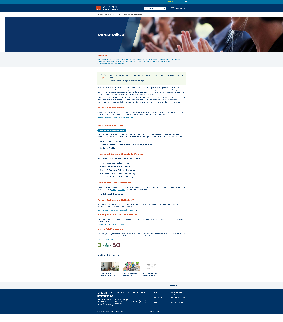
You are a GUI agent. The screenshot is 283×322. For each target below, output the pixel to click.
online (113, 189)
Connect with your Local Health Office (110, 225)
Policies (156, 300)
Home (99, 14)
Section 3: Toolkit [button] (107, 148)
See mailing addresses (104, 305)
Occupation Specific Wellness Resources (108, 59)
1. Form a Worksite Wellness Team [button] (114, 163)
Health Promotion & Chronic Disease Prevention (116, 14)
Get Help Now (158, 297)
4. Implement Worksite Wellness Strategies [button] (118, 173)
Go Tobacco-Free (126, 59)
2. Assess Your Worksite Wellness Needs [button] (117, 167)
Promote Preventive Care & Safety (135, 61)
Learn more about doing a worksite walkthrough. (127, 81)
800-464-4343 (118, 301)
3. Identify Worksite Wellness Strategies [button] (117, 170)
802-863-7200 (118, 303)
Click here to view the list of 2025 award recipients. (115, 118)
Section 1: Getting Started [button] (111, 141)
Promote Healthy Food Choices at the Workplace (110, 61)
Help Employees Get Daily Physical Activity (145, 59)
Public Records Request (177, 300)
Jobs (155, 295)
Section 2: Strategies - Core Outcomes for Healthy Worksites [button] (126, 145)
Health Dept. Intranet (177, 302)
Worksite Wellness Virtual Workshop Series (159, 61)
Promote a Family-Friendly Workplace (169, 59)
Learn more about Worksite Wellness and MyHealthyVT (116, 210)
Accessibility (157, 292)
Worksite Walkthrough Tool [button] (112, 194)
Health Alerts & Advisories (178, 297)
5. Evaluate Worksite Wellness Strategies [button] (117, 177)
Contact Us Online (120, 299)
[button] (98, 8)
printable (121, 189)
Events (179, 2)
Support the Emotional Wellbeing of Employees (110, 63)
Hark (158, 311)
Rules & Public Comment (177, 292)
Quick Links (169, 2)
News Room (174, 295)
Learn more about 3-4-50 (106, 239)
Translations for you (180, 8)
